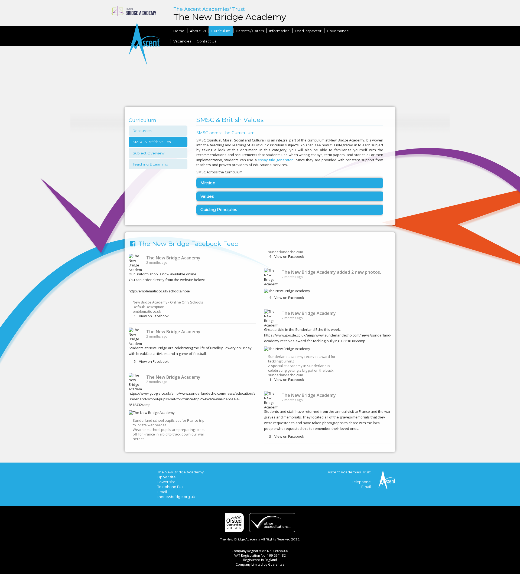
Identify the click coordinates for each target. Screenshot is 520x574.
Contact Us (206, 41)
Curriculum (142, 120)
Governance (338, 31)
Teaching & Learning (150, 164)
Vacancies (182, 41)
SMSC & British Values (152, 142)
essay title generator (275, 159)
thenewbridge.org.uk (176, 496)
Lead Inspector (308, 31)
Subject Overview (148, 153)
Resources (142, 130)
